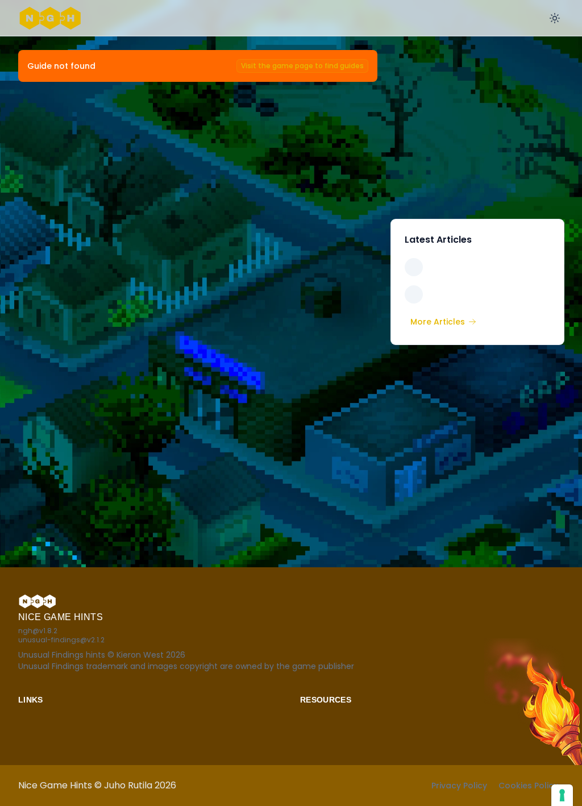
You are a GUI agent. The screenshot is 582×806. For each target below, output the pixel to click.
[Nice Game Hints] (52, 18)
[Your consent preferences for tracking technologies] (562, 795)
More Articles (437, 321)
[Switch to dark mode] (555, 18)
